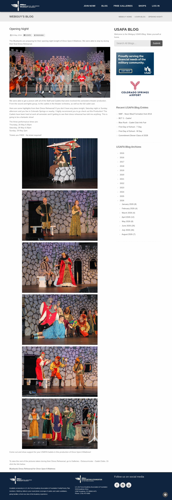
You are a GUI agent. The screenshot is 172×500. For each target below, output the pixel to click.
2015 (122, 153)
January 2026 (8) (129, 204)
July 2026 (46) (128, 230)
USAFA (28, 35)
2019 (122, 170)
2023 (122, 188)
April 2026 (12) (128, 217)
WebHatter (40, 35)
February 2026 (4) (129, 208)
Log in (156, 6)
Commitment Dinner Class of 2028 (133, 135)
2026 (122, 200)
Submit (156, 43)
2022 (122, 183)
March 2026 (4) (128, 213)
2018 (122, 166)
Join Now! (90, 6)
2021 (122, 179)
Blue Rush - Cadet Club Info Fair (132, 122)
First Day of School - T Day (130, 127)
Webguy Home (125, 17)
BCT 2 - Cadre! (125, 118)
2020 (122, 175)
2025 (122, 196)
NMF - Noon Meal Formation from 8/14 (135, 114)
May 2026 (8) (127, 221)
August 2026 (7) (128, 234)
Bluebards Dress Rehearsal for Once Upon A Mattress (32, 469)
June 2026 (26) (128, 226)
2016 (122, 157)
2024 (122, 192)
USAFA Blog (140, 17)
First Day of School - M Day (130, 131)
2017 (122, 162)
